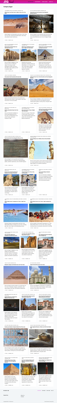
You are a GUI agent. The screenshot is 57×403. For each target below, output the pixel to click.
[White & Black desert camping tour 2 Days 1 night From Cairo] (15, 213)
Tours (22, 10)
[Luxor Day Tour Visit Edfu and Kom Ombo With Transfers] (28, 242)
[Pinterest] (7, 390)
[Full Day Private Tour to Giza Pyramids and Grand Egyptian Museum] (41, 88)
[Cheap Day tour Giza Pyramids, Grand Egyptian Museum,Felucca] (41, 24)
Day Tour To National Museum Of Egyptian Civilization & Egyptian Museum (28, 361)
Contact (22, 396)
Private (23, 108)
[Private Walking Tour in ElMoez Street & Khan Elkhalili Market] (41, 150)
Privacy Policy (52, 401)
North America (15, 10)
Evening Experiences (47, 357)
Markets (35, 136)
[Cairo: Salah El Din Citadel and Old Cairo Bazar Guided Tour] (28, 304)
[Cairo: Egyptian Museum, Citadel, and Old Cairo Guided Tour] (41, 338)
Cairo (10, 10)
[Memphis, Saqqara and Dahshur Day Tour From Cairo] (15, 275)
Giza (32, 10)
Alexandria (40, 169)
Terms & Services (46, 401)
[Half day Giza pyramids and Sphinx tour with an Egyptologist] (46, 117)
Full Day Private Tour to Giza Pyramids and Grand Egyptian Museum (10, 361)
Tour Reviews (37, 1)
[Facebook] (3, 390)
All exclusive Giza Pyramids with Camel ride (13, 76)
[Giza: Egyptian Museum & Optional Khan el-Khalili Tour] (46, 243)
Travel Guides (44, 1)
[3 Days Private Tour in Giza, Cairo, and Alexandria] (28, 180)
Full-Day (7, 44)
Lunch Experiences (11, 44)
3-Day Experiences (24, 44)
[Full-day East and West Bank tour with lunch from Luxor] (11, 55)
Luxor (15, 44)
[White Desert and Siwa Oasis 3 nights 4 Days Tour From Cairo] (15, 24)
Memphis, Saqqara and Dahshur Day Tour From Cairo (15, 264)
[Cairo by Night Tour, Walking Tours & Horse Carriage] (46, 368)
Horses (51, 357)
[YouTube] (8, 390)
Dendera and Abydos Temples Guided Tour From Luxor (15, 326)
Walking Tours (46, 358)
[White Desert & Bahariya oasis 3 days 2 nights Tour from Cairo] (28, 55)
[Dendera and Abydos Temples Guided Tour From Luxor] (15, 337)
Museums (34, 10)
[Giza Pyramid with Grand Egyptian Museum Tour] (15, 148)
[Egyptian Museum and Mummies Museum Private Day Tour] (11, 305)
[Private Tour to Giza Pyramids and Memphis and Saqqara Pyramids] (11, 180)
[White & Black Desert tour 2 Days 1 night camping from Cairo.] (41, 213)
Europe (7, 294)
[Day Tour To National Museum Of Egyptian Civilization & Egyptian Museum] (28, 369)
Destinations (30, 1)
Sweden (15, 294)
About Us (51, 1)
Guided (28, 294)
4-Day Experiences (7, 10)
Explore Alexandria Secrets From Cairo (37, 264)
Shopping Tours (45, 136)
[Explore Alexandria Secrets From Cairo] (41, 275)
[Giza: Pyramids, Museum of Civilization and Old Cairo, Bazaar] (11, 243)
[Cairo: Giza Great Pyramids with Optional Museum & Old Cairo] (46, 304)
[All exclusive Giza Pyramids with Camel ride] (15, 87)
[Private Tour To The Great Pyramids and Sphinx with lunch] (46, 55)
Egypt (12, 10)
